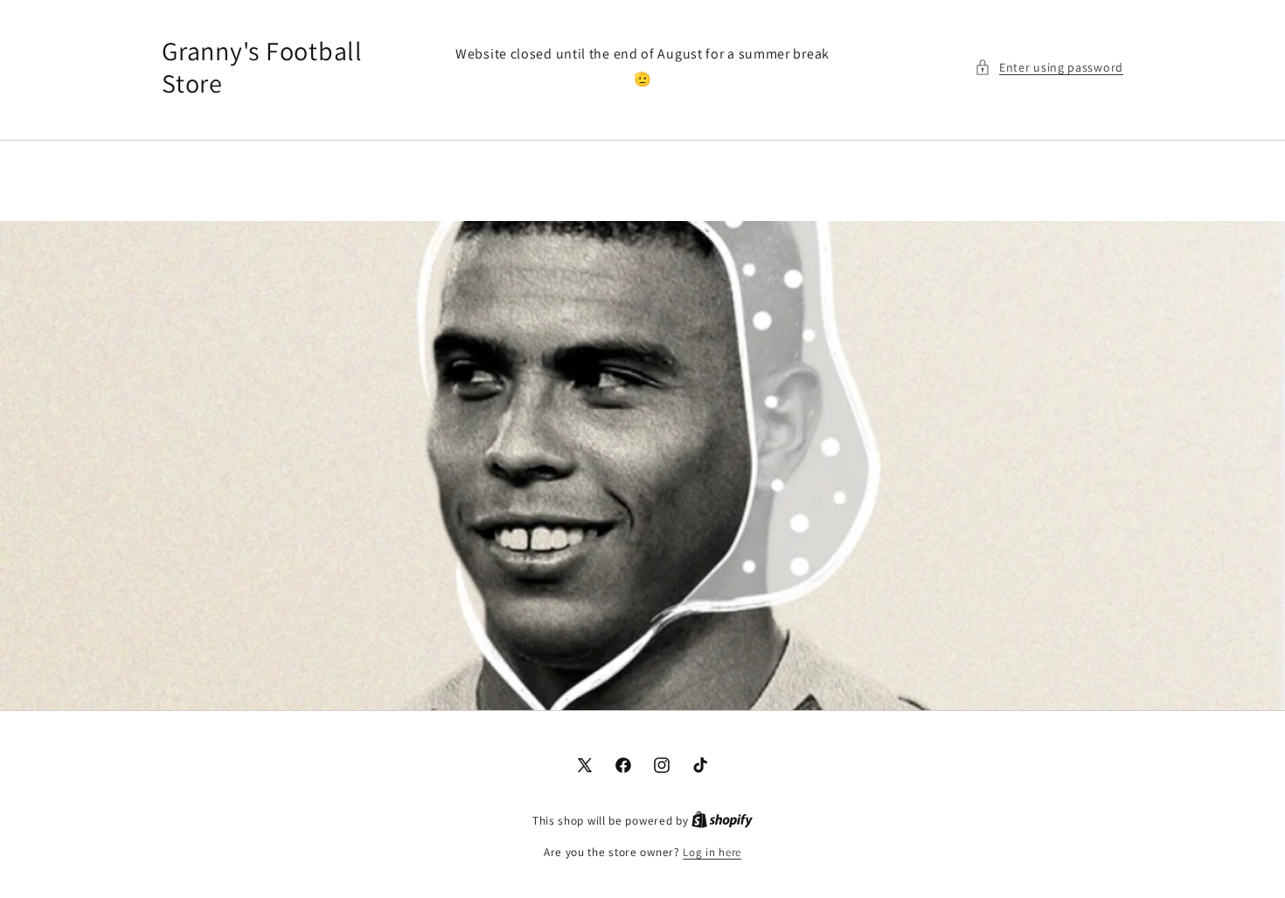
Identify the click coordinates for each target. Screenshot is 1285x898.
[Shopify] (722, 820)
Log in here (712, 852)
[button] (1049, 68)
